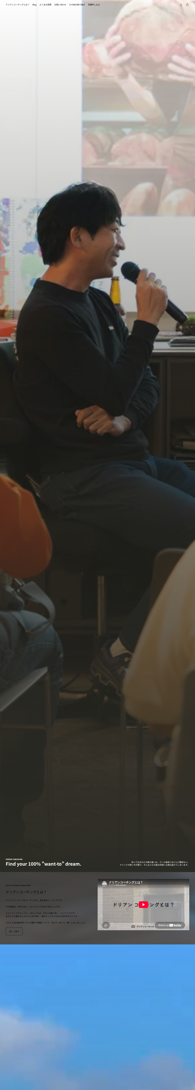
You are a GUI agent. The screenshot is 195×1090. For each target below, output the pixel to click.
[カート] (187, 5)
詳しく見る (14, 931)
